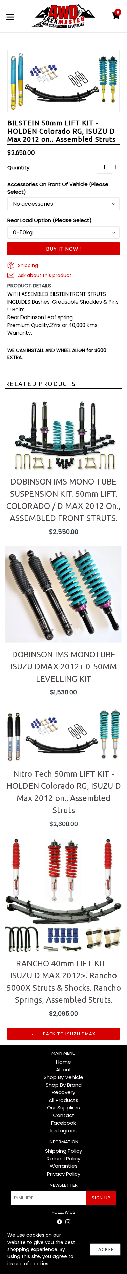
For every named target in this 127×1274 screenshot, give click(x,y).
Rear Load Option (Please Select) (49, 220)
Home (63, 1061)
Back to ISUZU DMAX (69, 1033)
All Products (63, 1100)
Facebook (63, 1122)
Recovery (63, 1092)
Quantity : (19, 167)
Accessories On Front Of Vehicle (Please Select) (57, 188)
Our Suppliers (63, 1107)
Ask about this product (44, 275)
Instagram (63, 1130)
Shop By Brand (64, 1084)
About (63, 1069)
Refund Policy (63, 1158)
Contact (64, 1115)
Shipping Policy (63, 1150)
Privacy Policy (63, 1173)
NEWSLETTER (64, 1185)
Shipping (27, 265)
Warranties (64, 1166)
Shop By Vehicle (63, 1077)
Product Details (29, 285)
